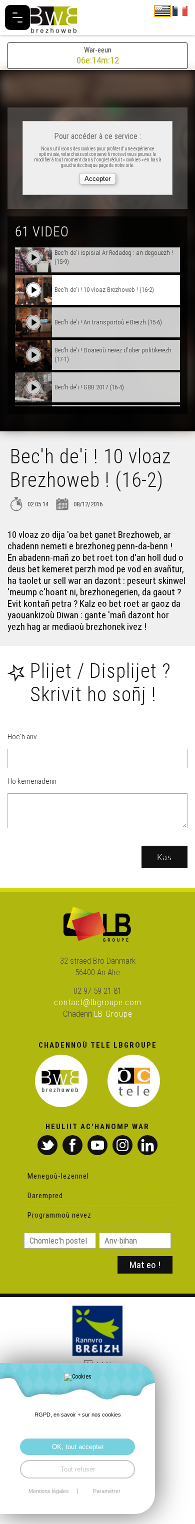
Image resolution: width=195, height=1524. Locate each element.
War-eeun (97, 55)
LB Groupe (113, 1014)
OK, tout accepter (78, 1447)
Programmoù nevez (60, 1215)
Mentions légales (48, 1491)
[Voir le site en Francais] (180, 10)
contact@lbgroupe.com (98, 1002)
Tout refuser (77, 1469)
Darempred (45, 1195)
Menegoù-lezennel (58, 1176)
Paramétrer (106, 1491)
